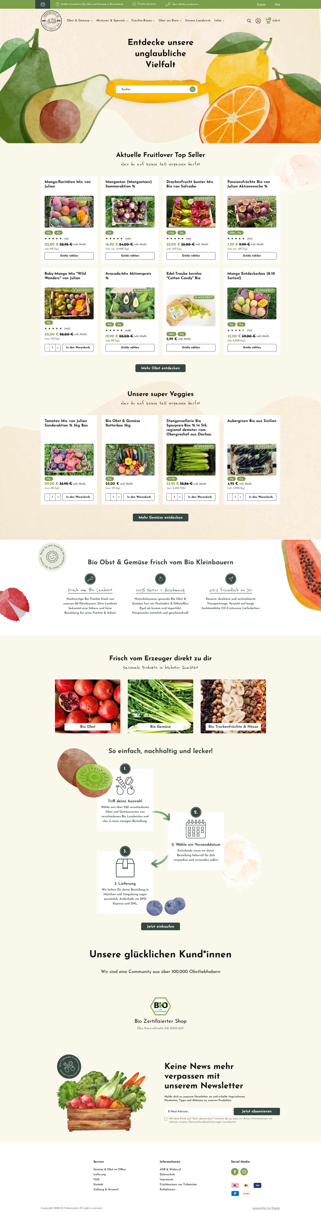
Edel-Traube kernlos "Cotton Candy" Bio (184, 276)
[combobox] (156, 89)
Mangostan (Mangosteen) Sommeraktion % (129, 184)
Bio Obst (87, 727)
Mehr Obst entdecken (160, 368)
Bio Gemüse (160, 727)
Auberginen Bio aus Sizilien (251, 421)
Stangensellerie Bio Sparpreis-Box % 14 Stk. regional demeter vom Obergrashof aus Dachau (188, 427)
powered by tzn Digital (266, 1208)
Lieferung (99, 1174)
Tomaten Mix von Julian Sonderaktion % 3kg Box (66, 423)
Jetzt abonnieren (257, 1111)
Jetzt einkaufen (160, 927)
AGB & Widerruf (170, 1169)
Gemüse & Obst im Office (109, 1169)
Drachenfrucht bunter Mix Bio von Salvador (189, 184)
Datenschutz (167, 1174)
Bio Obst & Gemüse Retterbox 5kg (123, 423)
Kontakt (261, 4)
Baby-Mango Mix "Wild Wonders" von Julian (65, 276)
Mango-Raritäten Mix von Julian (68, 184)
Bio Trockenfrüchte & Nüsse (233, 727)
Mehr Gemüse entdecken (161, 518)
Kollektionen (167, 1189)
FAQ (277, 4)
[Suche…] (192, 89)
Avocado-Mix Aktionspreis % (128, 276)
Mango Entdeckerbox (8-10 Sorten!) (251, 276)
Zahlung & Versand (105, 1189)
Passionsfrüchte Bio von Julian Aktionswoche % (248, 184)
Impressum (166, 1179)
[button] (80, 21)
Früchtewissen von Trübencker (178, 1184)
